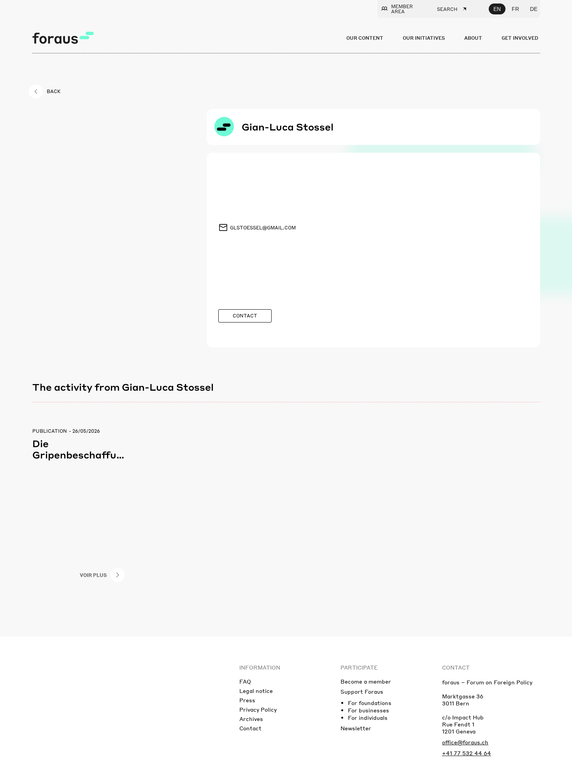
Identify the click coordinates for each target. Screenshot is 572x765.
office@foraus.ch (465, 742)
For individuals (368, 717)
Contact (250, 728)
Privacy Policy (258, 709)
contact (456, 667)
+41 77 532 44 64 (466, 752)
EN (497, 9)
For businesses (368, 710)
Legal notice (256, 690)
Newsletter (355, 728)
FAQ (245, 681)
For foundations (369, 702)
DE (533, 9)
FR (515, 9)
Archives (251, 718)
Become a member (365, 681)
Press (247, 699)
